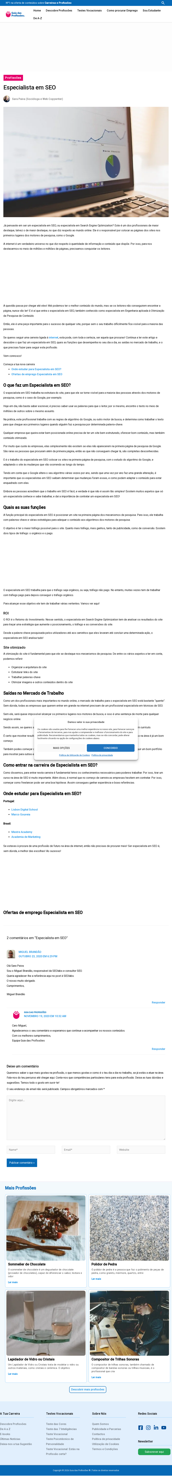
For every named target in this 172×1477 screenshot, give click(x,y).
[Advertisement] (86, 46)
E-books (5, 1434)
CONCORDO (111, 748)
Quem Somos (100, 1424)
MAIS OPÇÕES (61, 748)
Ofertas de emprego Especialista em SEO (36, 374)
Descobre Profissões (13, 1424)
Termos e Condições (105, 1449)
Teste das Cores (56, 1424)
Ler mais (13, 1282)
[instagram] (149, 1427)
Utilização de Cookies (105, 1444)
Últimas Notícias (10, 1439)
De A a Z (5, 1429)
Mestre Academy (21, 832)
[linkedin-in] (157, 1427)
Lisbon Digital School (24, 809)
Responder (158, 1002)
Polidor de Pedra (104, 1264)
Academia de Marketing (25, 836)
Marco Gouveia (20, 814)
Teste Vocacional (57, 1434)
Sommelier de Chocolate (27, 1264)
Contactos (98, 1434)
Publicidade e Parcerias (106, 1429)
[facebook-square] (141, 1427)
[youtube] (164, 1427)
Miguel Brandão (30, 952)
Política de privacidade (102, 755)
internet (53, 337)
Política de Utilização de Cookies (74, 755)
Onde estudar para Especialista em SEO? (36, 369)
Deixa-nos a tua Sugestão (16, 1444)
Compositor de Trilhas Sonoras (115, 1359)
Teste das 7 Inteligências (61, 1429)
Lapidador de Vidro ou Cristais (31, 1359)
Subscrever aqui (154, 1451)
